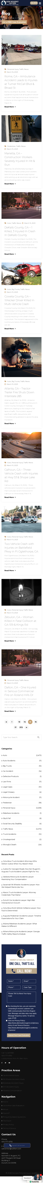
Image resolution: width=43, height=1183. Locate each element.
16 (36, 722)
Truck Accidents (9, 834)
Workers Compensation (12, 1091)
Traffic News (23, 69)
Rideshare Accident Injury (13, 1083)
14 (25, 722)
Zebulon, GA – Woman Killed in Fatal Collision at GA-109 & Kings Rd (20, 621)
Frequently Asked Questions (14, 1117)
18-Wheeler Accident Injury (13, 1079)
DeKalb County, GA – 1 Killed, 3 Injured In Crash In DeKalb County (19, 231)
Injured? (6, 1113)
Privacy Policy (8, 1124)
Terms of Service (9, 1128)
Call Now (34, 3)
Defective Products (11, 776)
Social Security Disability (12, 824)
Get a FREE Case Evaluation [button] (14, 22)
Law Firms (7, 782)
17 (15, 727)
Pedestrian (11, 146)
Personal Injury (12, 69)
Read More (9, 107)
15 (30, 722)
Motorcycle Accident (11, 797)
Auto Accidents (9, 761)
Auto (9, 223)
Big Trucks (16, 289)
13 (19, 722)
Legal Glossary (8, 792)
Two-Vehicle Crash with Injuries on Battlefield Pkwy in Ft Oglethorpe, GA (21, 547)
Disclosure (7, 1121)
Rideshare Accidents (11, 813)
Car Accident (8, 771)
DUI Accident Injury (11, 1087)
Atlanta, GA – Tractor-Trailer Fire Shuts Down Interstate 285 (19, 392)
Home (5, 1102)
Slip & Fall (7, 818)
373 (21, 727)
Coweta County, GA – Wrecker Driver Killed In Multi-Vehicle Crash (19, 300)
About (5, 1109)
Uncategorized (9, 839)
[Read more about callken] (9, 3)
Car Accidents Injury (11, 1075)
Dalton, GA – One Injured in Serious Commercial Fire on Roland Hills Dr (20, 691)
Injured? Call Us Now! (18, 1145)
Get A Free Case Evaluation (13, 1106)
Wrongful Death (9, 845)
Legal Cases (7, 787)
